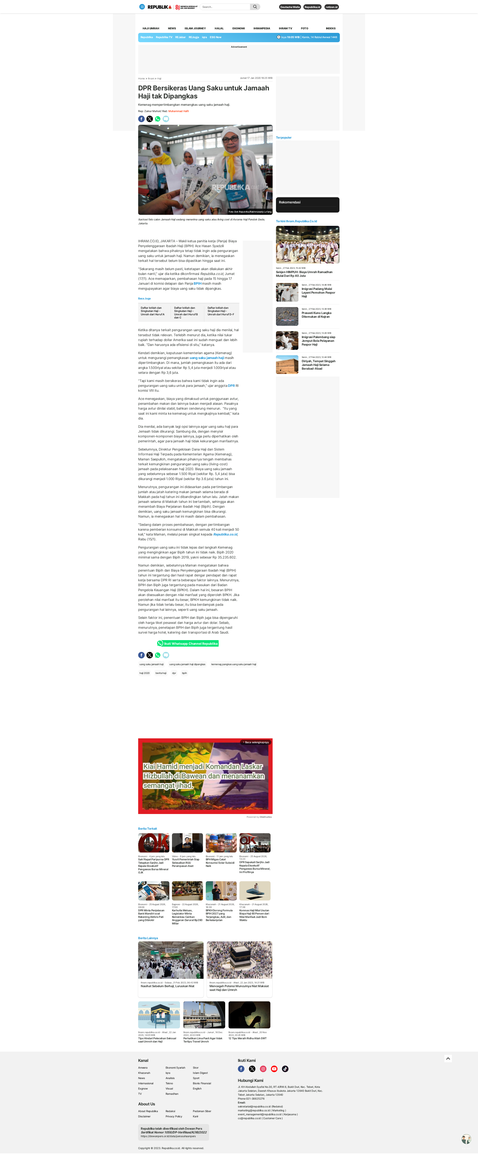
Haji (159, 78)
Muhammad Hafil (178, 111)
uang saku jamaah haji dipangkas (187, 664)
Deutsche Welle (290, 7)
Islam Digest (200, 1072)
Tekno (169, 1083)
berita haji (161, 672)
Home (141, 78)
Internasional (145, 1083)
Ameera (143, 1067)
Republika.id (312, 7)
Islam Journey (195, 28)
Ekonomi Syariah (175, 1067)
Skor (195, 1067)
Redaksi (170, 1111)
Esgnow (143, 1088)
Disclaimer (144, 1116)
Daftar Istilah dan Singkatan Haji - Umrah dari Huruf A (152, 311)
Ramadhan (172, 1093)
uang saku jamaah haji (207, 358)
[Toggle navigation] (142, 7)
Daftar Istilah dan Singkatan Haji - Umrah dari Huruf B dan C (186, 312)
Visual (169, 1088)
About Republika (148, 1111)
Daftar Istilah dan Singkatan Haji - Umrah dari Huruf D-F (221, 311)
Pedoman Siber (202, 1111)
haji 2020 (144, 672)
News (172, 28)
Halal (219, 28)
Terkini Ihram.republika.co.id (296, 221)
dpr (174, 672)
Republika (147, 37)
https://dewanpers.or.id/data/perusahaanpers (168, 1136)
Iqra (168, 1072)
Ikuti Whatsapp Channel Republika (191, 644)
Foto (304, 28)
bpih (184, 672)
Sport (196, 1078)
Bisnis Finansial (202, 1083)
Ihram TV (285, 28)
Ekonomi (238, 28)
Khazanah (144, 1072)
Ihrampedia (262, 28)
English (197, 1088)
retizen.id (332, 7)
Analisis (170, 1078)
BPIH (197, 283)
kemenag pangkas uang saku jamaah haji (233, 664)
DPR (231, 386)
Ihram (151, 78)
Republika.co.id (225, 534)
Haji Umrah (151, 28)
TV (140, 1093)
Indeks (331, 28)
